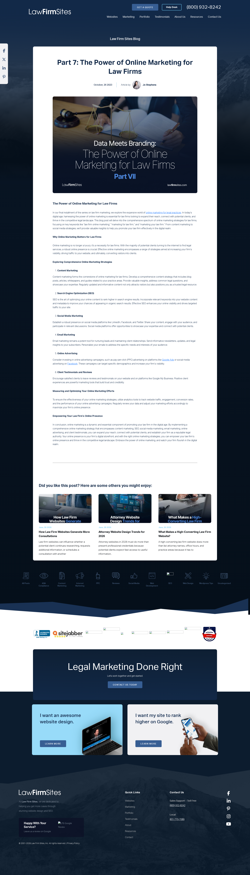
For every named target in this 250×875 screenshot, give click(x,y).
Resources (196, 17)
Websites (112, 17)
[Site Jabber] (67, 634)
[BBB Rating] (42, 634)
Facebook (72, 364)
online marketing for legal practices (163, 213)
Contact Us (214, 17)
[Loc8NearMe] (209, 634)
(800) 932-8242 (204, 7)
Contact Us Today (125, 685)
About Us (179, 17)
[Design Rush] (175, 634)
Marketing (129, 17)
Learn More (53, 744)
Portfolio (145, 17)
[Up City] (126, 634)
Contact (129, 837)
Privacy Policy (73, 843)
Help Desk (171, 7)
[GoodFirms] (193, 634)
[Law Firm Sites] (50, 11)
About (128, 825)
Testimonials (162, 17)
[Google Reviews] (94, 634)
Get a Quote (145, 7)
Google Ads (168, 360)
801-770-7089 (177, 819)
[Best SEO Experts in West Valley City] (111, 634)
